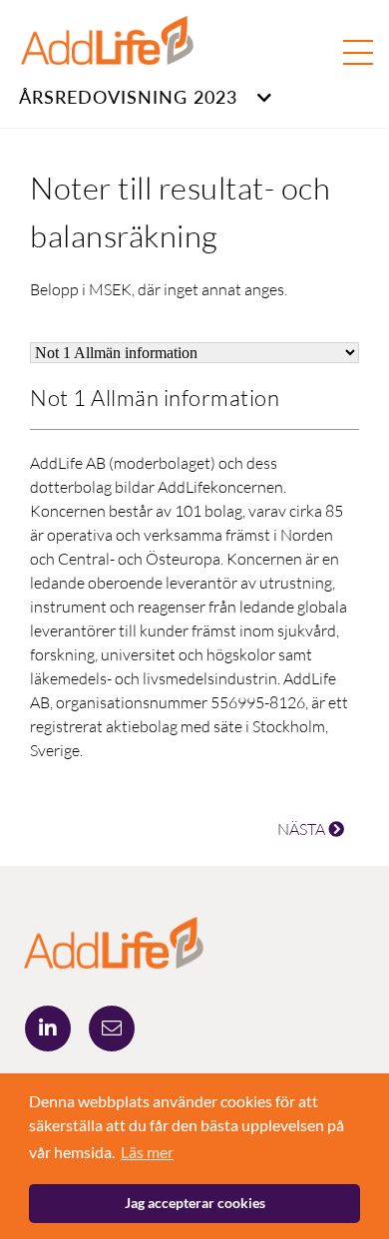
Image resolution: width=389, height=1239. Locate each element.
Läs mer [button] (147, 1151)
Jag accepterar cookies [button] (195, 1202)
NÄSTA (302, 829)
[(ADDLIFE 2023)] (113, 941)
